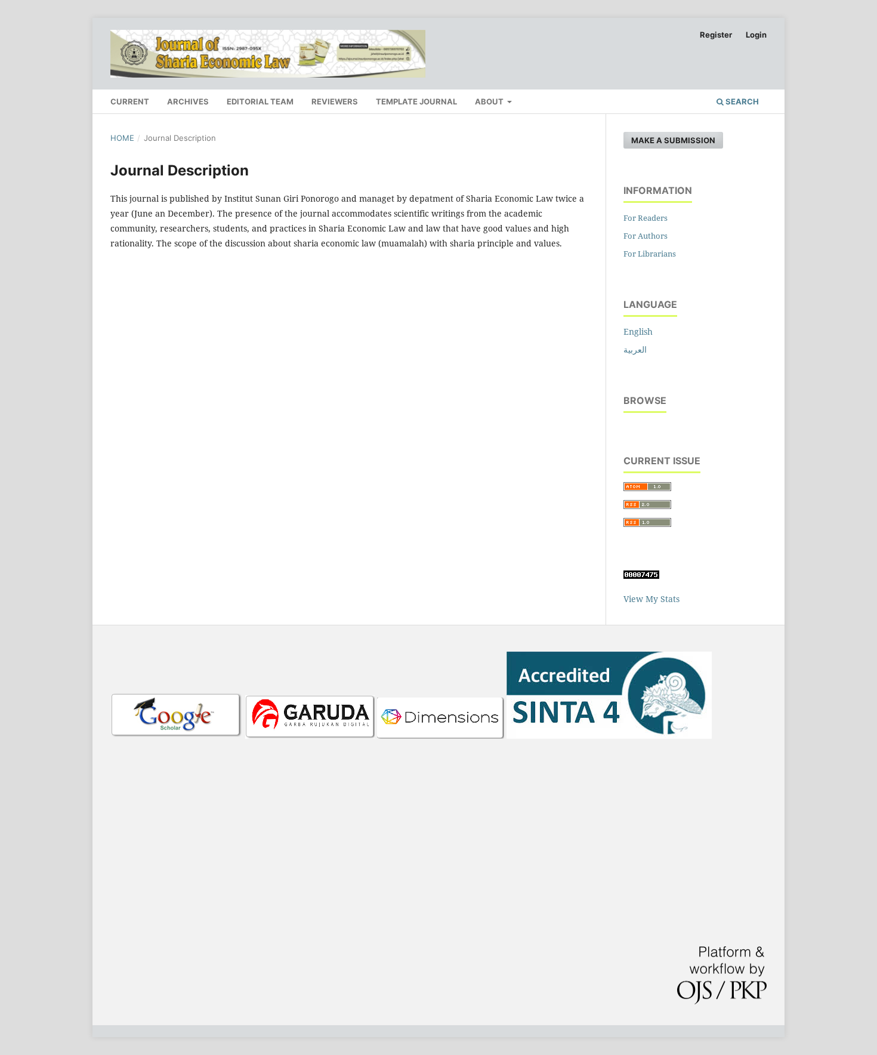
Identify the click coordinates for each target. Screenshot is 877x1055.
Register (716, 34)
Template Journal (416, 101)
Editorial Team (260, 101)
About (490, 101)
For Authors (645, 235)
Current (129, 101)
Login (756, 34)
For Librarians (649, 253)
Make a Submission (673, 140)
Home (122, 138)
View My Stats (651, 598)
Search (741, 101)
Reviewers (334, 101)
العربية (635, 349)
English (638, 331)
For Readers (645, 217)
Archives (188, 101)
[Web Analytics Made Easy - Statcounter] (641, 575)
